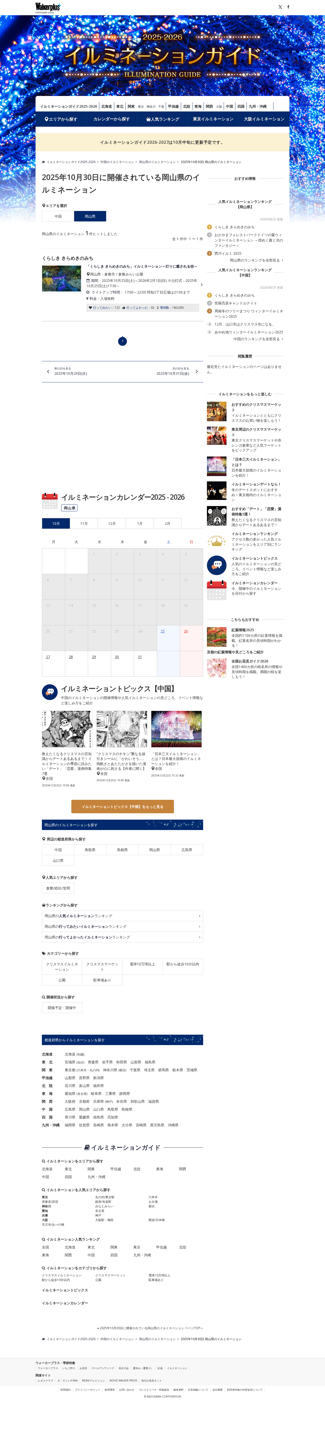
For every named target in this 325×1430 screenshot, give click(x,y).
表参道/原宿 (50, 1201)
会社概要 (218, 1389)
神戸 (109, 1101)
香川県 (70, 1117)
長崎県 (98, 1125)
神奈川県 (110, 1069)
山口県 (58, 860)
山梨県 (70, 1077)
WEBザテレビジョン (93, 1380)
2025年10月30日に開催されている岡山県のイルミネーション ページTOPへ (151, 1328)
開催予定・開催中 (62, 1007)
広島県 (187, 849)
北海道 (106, 106)
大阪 (219, 106)
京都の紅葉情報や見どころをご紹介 (235, 651)
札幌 (80, 1054)
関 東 (47, 1069)
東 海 (47, 1093)
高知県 (112, 1117)
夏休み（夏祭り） (143, 1368)
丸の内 (94, 1070)
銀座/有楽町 (103, 1201)
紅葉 (160, 1368)
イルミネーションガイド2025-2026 (68, 106)
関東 (131, 106)
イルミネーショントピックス (65, 1290)
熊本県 (112, 1125)
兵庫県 (98, 1101)
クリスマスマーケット (102, 967)
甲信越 (173, 106)
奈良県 (121, 1101)
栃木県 (177, 1069)
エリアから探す (63, 119)
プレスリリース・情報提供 (154, 1389)
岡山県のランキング (78, 915)
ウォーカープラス (48, 1368)
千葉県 (135, 1069)
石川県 (70, 1085)
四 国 (47, 1117)
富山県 (84, 1085)
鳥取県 (90, 849)
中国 (229, 106)
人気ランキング (165, 119)
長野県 (84, 1077)
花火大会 (124, 1368)
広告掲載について (198, 1389)
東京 (141, 106)
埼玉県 (149, 1069)
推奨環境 (110, 1389)
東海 (198, 106)
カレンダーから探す (111, 119)
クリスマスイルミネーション (62, 967)
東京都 (70, 1069)
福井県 (98, 1085)
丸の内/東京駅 (105, 1197)
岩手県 (107, 1062)
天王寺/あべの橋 (53, 1224)
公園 (62, 980)
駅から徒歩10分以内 (183, 964)
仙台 (80, 1062)
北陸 (186, 106)
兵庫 (45, 1215)
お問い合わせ (126, 1389)
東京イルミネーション (213, 119)
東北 (119, 106)
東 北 (47, 1062)
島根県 (122, 849)
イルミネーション (177, 1368)
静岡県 (124, 1093)
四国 (241, 106)
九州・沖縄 (258, 106)
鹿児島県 (157, 1125)
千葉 (161, 106)
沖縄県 (173, 1125)
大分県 (127, 1125)
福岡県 (70, 1125)
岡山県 (154, 849)
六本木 (82, 1070)
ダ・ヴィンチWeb (67, 1380)
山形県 (136, 1062)
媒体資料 (178, 1389)
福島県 (150, 1062)
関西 (209, 106)
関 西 (47, 1101)
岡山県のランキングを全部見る (255, 260)
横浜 (122, 1070)
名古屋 (82, 1094)
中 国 (47, 1109)
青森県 (93, 1062)
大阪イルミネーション (264, 119)
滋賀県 (153, 1101)
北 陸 (47, 1085)
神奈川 (151, 106)
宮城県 (70, 1062)
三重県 (110, 1093)
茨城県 (192, 1069)
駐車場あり (102, 980)
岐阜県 (96, 1093)
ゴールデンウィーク (102, 1368)
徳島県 (98, 1117)
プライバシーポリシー (87, 1389)
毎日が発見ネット (151, 1380)
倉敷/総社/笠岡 (58, 888)
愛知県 (70, 1093)
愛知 (45, 1211)
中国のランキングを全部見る (257, 339)
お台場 (153, 1201)
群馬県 (163, 1069)
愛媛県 (84, 1117)
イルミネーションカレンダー (65, 1303)
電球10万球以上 (142, 964)
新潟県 (98, 1077)
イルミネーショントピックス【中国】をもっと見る (123, 806)
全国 (45, 1247)
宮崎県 (141, 1125)
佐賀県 (84, 1125)
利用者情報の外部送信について (245, 1389)
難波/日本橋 (157, 1220)
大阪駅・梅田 (104, 1220)
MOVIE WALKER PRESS (123, 1380)
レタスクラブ (45, 1380)
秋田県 (121, 1062)
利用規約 (65, 1389)
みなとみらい (104, 1206)
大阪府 (70, 1101)
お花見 (83, 1368)
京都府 (84, 1101)
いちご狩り (68, 1368)
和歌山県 (138, 1101)
